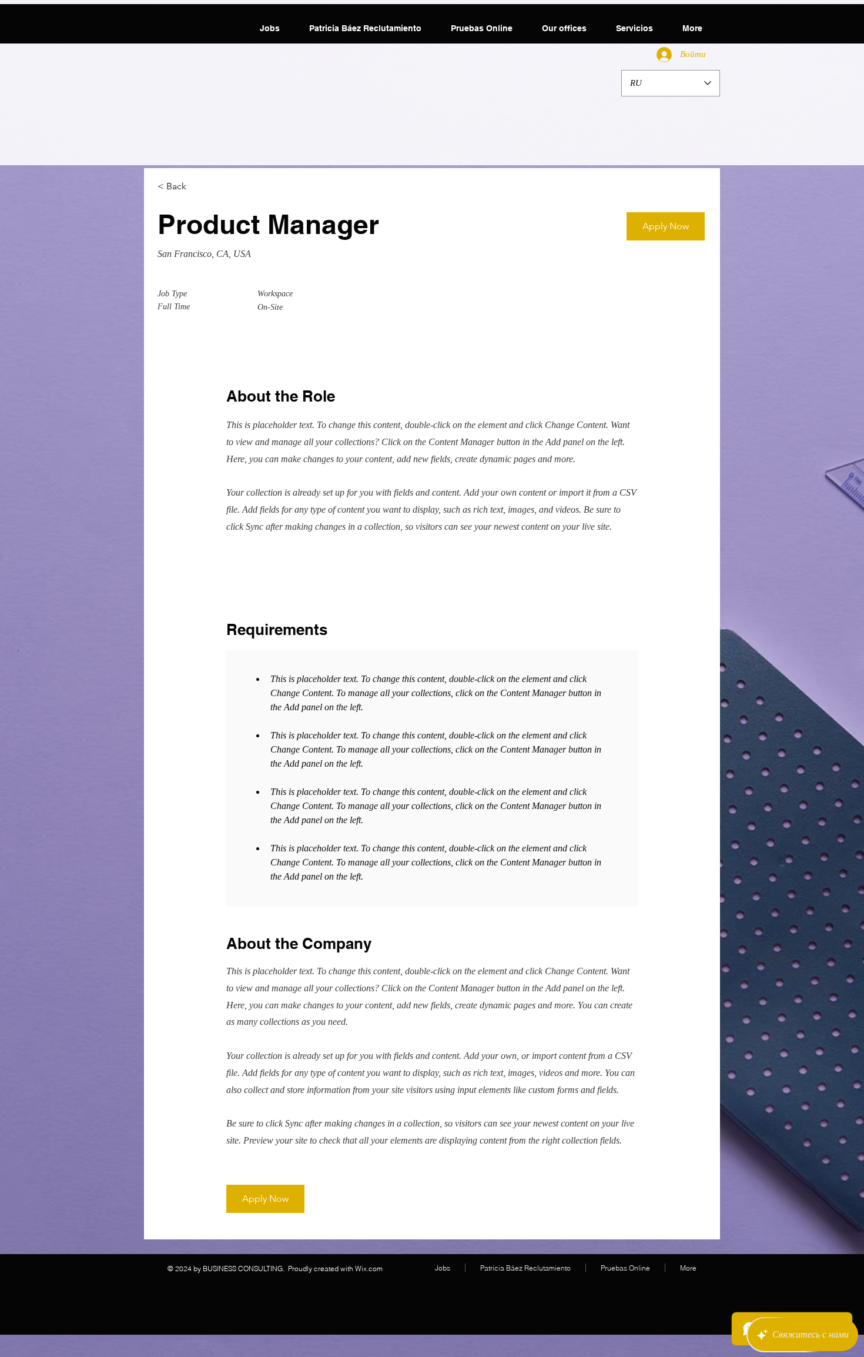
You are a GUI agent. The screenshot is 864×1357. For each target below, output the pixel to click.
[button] (666, 226)
